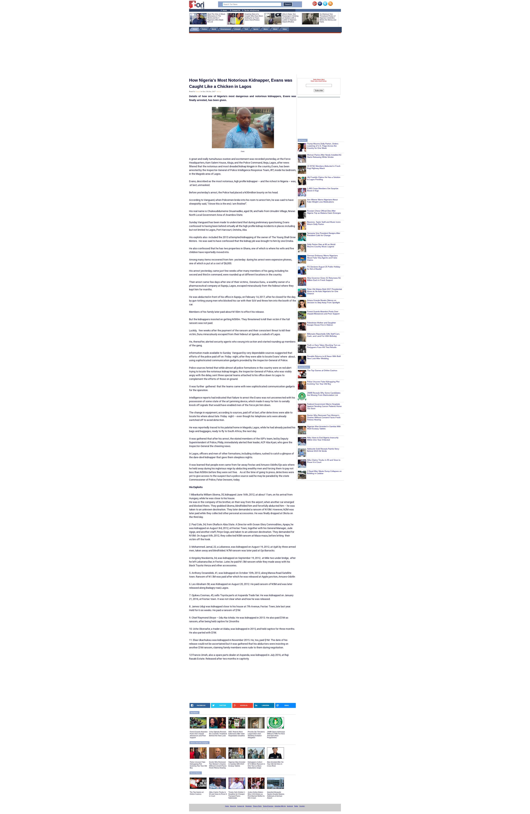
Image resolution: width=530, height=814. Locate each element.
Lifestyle (237, 29)
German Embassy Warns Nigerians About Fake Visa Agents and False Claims (322, 257)
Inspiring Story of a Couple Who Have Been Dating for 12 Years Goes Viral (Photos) (254, 17)
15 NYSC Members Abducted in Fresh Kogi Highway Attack (323, 167)
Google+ (302, 806)
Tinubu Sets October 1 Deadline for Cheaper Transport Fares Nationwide (236, 795)
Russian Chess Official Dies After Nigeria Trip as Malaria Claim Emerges (324, 212)
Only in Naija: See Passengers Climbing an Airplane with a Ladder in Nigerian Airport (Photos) (290, 18)
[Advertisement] (265, 54)
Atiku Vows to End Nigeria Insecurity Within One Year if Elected (322, 438)
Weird (275, 29)
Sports (256, 29)
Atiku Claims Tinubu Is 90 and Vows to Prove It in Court (218, 794)
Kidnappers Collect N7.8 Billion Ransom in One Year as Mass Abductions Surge (256, 765)
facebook (290, 806)
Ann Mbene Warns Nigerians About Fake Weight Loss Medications (322, 200)
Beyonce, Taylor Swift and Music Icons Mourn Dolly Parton (323, 223)
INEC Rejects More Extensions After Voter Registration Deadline (236, 734)
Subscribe (319, 91)
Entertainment (226, 29)
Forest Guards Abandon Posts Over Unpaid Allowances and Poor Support (323, 312)
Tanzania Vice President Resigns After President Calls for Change (323, 234)
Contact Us (236, 10)
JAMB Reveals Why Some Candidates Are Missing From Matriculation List (323, 394)
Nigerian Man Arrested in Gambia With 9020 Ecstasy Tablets (324, 427)
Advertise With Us (280, 806)
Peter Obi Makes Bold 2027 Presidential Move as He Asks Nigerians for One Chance (324, 291)
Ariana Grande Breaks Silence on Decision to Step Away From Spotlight (323, 301)
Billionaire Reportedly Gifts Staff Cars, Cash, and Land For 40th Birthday (323, 335)
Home (225, 10)
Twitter (296, 806)
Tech (246, 29)
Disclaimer (248, 806)
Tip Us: (251, 10)
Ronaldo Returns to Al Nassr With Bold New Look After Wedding (324, 357)
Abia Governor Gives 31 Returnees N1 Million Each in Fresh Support (324, 279)
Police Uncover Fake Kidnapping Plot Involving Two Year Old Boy (323, 383)
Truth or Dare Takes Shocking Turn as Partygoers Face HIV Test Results (323, 346)
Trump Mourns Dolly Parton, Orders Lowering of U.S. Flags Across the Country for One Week (322, 146)
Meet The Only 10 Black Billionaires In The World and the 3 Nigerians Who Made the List (216, 18)
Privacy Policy (257, 806)
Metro (266, 29)
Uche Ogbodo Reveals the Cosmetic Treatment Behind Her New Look (218, 734)
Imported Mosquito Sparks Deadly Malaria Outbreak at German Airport (275, 795)
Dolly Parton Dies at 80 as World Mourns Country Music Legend (321, 245)
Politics (205, 29)
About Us (233, 806)
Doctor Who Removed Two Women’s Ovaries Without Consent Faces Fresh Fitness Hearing (323, 417)
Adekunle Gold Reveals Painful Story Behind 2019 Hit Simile (323, 450)
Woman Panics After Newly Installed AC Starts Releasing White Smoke (324, 156)
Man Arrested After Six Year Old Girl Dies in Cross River (275, 764)
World (214, 29)
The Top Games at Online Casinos (322, 370)
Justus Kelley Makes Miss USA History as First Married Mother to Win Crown (256, 795)
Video (285, 29)
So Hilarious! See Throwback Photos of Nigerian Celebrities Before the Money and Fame (328, 18)
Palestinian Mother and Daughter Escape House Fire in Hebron (321, 324)
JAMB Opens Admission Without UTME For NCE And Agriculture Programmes (276, 735)
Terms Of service (268, 806)
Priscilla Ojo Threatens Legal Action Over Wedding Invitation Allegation (256, 735)
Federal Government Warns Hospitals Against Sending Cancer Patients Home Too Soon (324, 406)
